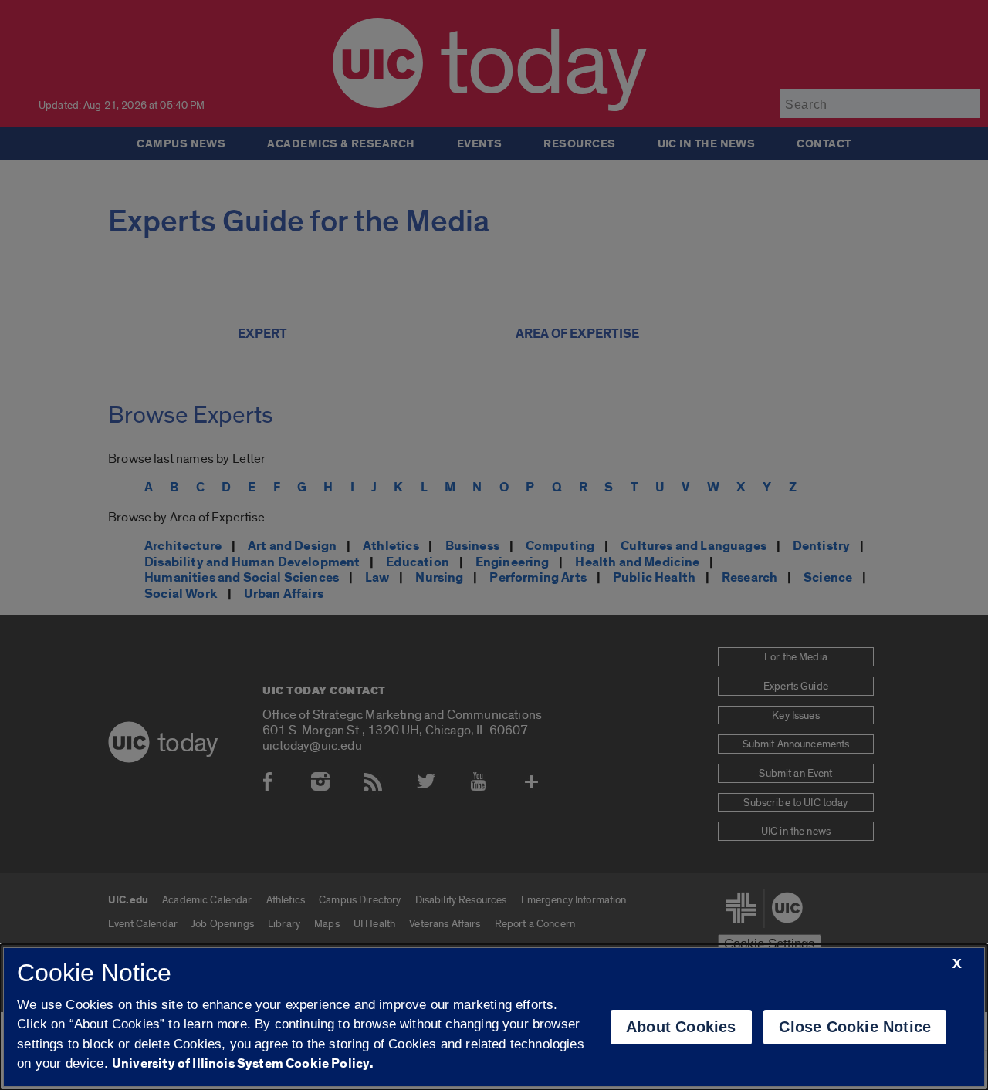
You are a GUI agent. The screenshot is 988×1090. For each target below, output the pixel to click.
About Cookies (681, 1026)
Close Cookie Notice (855, 1026)
